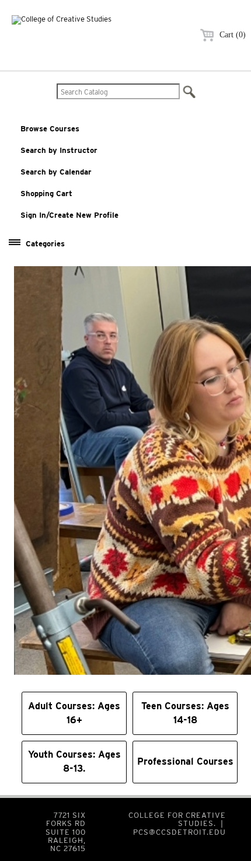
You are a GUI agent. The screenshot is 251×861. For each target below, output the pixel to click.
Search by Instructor (58, 150)
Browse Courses (49, 128)
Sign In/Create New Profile (69, 215)
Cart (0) (231, 34)
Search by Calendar (56, 172)
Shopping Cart (46, 193)
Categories (45, 243)
